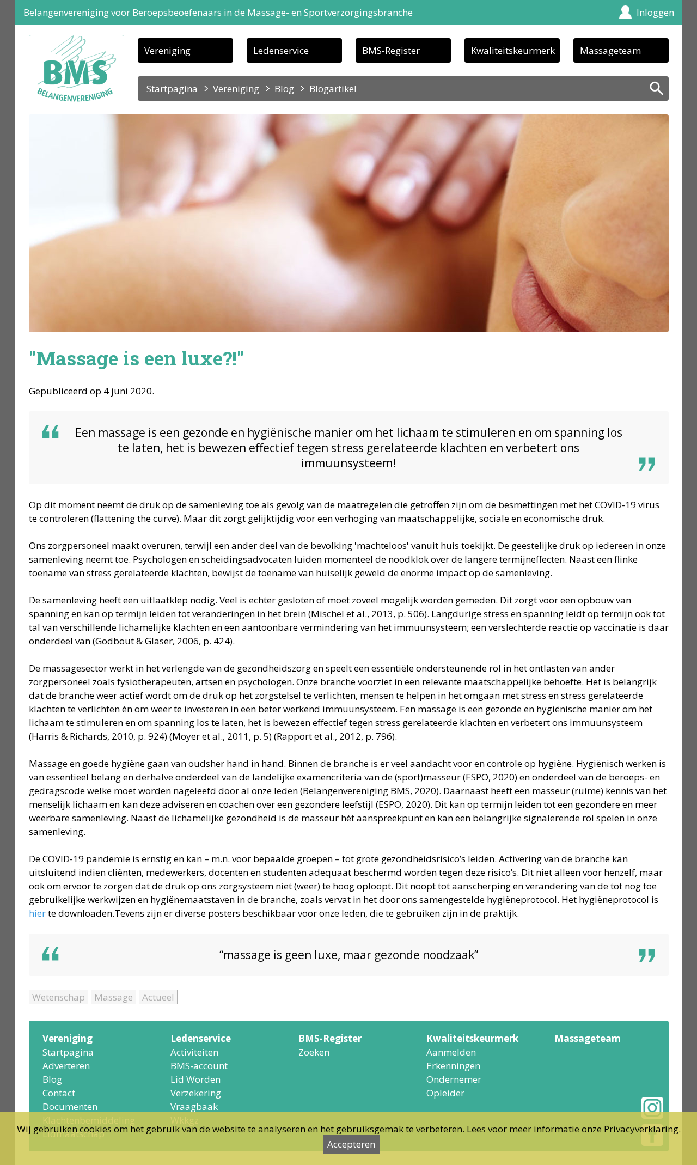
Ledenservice (281, 50)
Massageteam (610, 50)
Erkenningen (453, 1065)
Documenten (69, 1106)
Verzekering (195, 1093)
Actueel (158, 997)
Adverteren (66, 1065)
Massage (113, 997)
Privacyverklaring (641, 1129)
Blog (284, 88)
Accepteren (351, 1144)
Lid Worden (195, 1079)
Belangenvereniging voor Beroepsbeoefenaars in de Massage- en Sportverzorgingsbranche (218, 12)
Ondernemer (453, 1079)
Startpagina (172, 88)
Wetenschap (58, 997)
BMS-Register (391, 50)
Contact (58, 1093)
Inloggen (655, 12)
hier (37, 913)
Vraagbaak (194, 1106)
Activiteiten (194, 1052)
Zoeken (313, 1052)
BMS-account (199, 1065)
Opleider (445, 1093)
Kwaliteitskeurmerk (513, 50)
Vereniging (167, 50)
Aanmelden (451, 1052)
